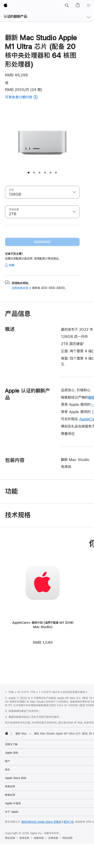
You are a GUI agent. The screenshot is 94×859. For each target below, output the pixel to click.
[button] (66, 5)
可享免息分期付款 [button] (24, 97)
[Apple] (6, 733)
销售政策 (39, 838)
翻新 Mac (21, 733)
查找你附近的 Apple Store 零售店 (41, 821)
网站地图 (68, 838)
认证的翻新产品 (15, 16)
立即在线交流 (21, 288)
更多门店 (69, 821)
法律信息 (53, 838)
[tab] (28, 172)
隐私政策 (10, 838)
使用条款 (24, 838)
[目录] (88, 5)
